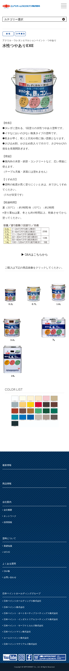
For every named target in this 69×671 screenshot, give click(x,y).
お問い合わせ (10, 577)
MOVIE (7, 552)
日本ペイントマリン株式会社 (17, 631)
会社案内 (6, 502)
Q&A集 (7, 571)
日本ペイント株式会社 (14, 607)
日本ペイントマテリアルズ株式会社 (20, 644)
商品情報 (6, 483)
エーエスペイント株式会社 (16, 638)
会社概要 (8, 510)
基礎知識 (8, 546)
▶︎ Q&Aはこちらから (34, 254)
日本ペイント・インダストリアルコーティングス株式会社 (31, 619)
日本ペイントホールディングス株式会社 (22, 601)
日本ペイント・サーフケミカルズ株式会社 (23, 625)
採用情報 (8, 522)
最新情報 (6, 465)
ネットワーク (10, 516)
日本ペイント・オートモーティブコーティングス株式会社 (31, 613)
